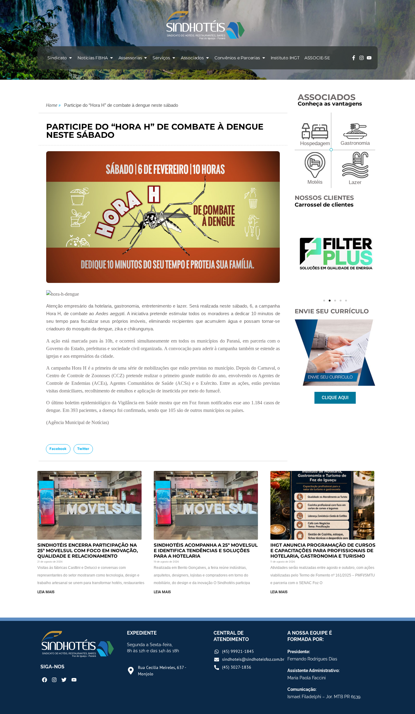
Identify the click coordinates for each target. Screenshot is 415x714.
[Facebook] (44, 680)
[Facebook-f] (354, 58)
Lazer (355, 182)
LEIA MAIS (45, 592)
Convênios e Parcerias (237, 58)
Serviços (161, 58)
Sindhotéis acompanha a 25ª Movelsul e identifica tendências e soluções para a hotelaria (206, 550)
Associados (192, 58)
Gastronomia (355, 143)
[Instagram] (361, 58)
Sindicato (57, 58)
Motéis (315, 182)
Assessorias (130, 58)
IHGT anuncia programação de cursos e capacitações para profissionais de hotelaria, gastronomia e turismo (323, 550)
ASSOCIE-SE (317, 58)
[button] (58, 449)
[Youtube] (369, 58)
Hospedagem (315, 143)
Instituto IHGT (285, 58)
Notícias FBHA (92, 58)
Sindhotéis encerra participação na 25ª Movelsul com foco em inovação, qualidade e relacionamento (87, 550)
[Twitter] (64, 680)
